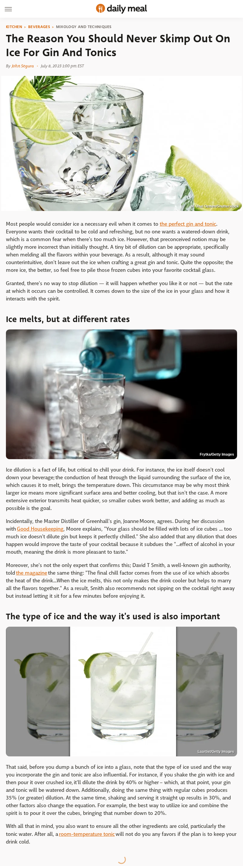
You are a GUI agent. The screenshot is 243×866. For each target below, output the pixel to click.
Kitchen (14, 27)
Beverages (39, 27)
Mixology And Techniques (84, 27)
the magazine (31, 573)
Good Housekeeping (40, 529)
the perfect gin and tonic (188, 224)
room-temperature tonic (87, 834)
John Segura (23, 66)
